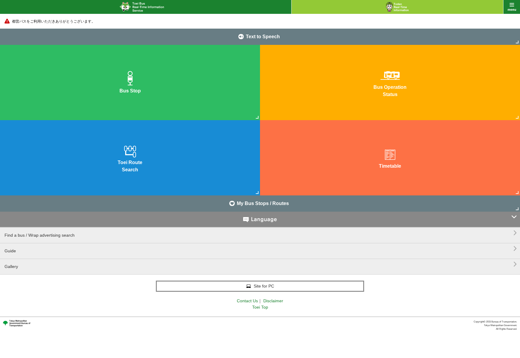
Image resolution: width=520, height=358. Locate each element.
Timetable (390, 166)
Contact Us (247, 300)
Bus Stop (130, 90)
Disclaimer (273, 300)
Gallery (261, 264)
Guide (261, 248)
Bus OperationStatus (390, 91)
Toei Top (260, 307)
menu (511, 7)
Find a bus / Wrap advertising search (261, 233)
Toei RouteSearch (130, 166)
